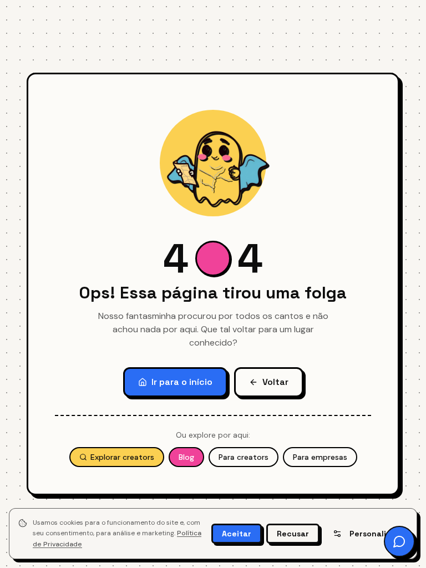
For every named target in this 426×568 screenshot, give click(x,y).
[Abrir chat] (399, 541)
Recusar (293, 534)
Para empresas (320, 457)
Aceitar (236, 534)
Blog (186, 457)
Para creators (243, 457)
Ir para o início (181, 382)
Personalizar (374, 534)
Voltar (275, 382)
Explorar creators (122, 457)
